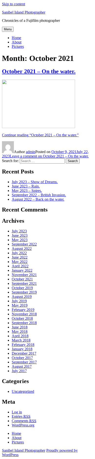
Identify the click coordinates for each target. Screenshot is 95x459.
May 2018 (20, 331)
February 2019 (23, 310)
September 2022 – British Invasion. (39, 195)
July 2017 (19, 371)
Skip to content (13, 4)
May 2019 (20, 305)
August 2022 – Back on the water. (38, 199)
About (16, 42)
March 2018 (21, 340)
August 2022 (22, 248)
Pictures (18, 46)
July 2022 (19, 253)
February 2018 (23, 345)
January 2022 (22, 270)
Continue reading (40, 135)
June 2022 (20, 257)
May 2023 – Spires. (27, 191)
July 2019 (19, 301)
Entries (21, 416)
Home (16, 38)
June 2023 (20, 235)
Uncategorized (23, 391)
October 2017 (22, 358)
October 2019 (22, 288)
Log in (17, 412)
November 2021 (24, 275)
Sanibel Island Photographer (23, 12)
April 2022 (20, 266)
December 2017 (24, 353)
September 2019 (24, 292)
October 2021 (22, 279)
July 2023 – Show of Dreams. (35, 182)
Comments (24, 421)
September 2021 (24, 283)
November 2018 (24, 314)
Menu (8, 29)
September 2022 (24, 244)
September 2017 (24, 362)
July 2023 (19, 231)
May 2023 (20, 240)
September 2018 (24, 323)
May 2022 (20, 262)
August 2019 (22, 297)
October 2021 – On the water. (39, 71)
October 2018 (22, 318)
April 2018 (20, 336)
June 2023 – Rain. (26, 186)
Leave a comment (49, 156)
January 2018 (22, 349)
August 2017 (22, 366)
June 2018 (20, 327)
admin (30, 152)
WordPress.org (23, 425)
